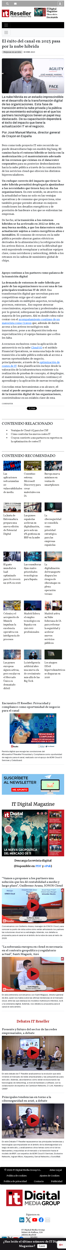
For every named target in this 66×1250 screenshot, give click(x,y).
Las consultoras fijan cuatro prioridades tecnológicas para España (32, 572)
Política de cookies (17, 1175)
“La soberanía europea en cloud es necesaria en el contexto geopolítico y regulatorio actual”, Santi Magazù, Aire (32, 950)
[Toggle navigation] (6, 25)
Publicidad (56, 1181)
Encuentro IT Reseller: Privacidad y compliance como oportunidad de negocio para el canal (31, 707)
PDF (38, 866)
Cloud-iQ (36, 347)
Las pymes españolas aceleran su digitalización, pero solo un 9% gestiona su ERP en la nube (32, 526)
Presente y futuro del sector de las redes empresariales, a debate (29, 1031)
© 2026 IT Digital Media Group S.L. (22, 1170)
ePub (47, 866)
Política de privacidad (15, 1181)
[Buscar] (7, 3)
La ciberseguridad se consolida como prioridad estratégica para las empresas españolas (53, 530)
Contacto (39, 1181)
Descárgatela (52, 17)
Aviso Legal (56, 1170)
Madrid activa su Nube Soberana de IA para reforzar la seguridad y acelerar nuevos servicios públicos (53, 628)
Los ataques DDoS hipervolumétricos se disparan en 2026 (55, 670)
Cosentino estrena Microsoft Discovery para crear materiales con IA (32, 485)
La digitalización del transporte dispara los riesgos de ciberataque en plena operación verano (52, 579)
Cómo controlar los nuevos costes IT (30, 434)
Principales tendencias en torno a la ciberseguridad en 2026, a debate (26, 1099)
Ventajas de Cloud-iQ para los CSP (29, 430)
